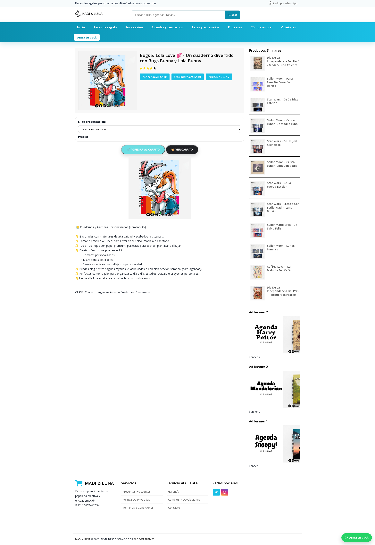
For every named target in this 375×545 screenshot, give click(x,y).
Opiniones (288, 27)
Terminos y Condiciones (138, 507)
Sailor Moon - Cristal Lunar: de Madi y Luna (282, 122)
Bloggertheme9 (144, 539)
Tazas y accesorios (205, 27)
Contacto (174, 507)
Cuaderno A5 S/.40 (189, 77)
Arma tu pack (86, 37)
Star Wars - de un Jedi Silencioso (282, 143)
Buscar (232, 15)
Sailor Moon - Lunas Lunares (281, 247)
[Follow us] (216, 492)
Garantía (173, 491)
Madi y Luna (82, 539)
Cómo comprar (261, 27)
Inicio (81, 27)
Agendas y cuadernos (167, 27)
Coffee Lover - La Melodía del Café (279, 268)
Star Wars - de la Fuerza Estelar (279, 184)
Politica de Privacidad (136, 499)
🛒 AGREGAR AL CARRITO (143, 149)
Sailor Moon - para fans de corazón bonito (280, 82)
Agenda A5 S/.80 (156, 77)
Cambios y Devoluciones (184, 499)
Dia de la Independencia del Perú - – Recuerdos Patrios (283, 291)
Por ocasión (134, 27)
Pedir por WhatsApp (285, 3)
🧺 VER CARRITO (182, 149)
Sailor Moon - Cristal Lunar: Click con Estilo (282, 164)
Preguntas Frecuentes (136, 491)
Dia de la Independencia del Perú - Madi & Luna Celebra (283, 61)
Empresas (235, 27)
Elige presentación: (92, 122)
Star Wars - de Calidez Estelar (282, 101)
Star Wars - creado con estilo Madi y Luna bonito (283, 207)
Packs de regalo (105, 27)
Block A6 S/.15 (220, 77)
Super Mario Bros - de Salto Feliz (282, 226)
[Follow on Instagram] (224, 492)
